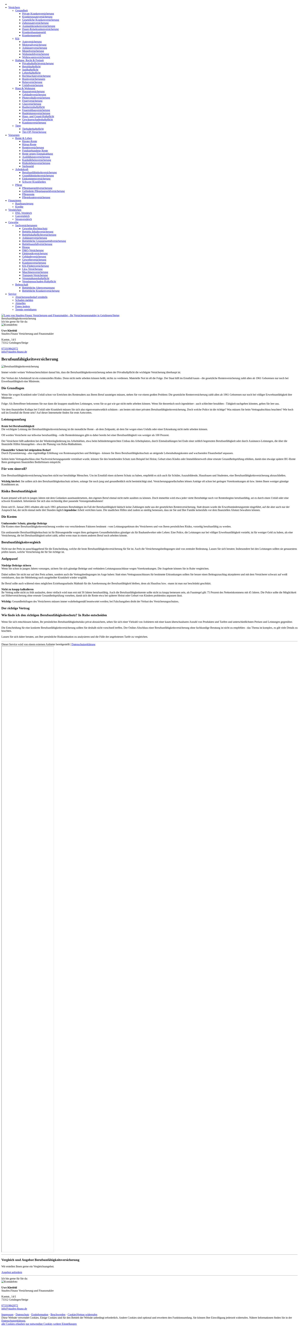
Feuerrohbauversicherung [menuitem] (36, 110)
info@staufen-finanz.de (14, 351)
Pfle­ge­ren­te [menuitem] (28, 194)
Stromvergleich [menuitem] (23, 219)
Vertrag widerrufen (87, 1314)
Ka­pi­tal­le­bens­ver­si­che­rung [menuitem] (36, 160)
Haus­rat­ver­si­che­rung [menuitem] (33, 91)
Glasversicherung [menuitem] (31, 103)
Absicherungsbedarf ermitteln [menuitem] (31, 297)
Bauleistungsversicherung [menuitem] (36, 113)
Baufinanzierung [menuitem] (24, 203)
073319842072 (9, 348)
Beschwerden (58, 1314)
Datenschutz (22, 1314)
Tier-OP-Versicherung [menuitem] (34, 131)
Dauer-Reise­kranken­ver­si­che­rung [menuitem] (40, 29)
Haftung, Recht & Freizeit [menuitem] (29, 60)
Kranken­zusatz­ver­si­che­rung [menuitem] (37, 16)
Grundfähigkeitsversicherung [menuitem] (38, 175)
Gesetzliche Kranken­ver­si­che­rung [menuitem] (40, 19)
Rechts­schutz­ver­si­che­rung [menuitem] (36, 75)
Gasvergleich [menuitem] (22, 216)
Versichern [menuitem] (14, 7)
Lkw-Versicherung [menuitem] (32, 269)
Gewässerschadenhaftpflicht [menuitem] (37, 119)
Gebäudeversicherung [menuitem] (34, 94)
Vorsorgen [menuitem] (14, 135)
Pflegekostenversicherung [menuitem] (36, 197)
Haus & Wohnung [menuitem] (25, 88)
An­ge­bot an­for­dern (11, 1272)
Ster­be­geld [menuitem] (28, 166)
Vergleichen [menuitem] (14, 209)
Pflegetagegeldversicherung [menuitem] (37, 188)
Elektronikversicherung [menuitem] (35, 253)
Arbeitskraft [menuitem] (21, 169)
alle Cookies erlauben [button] (13, 1323)
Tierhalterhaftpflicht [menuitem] (33, 128)
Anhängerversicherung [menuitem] (34, 47)
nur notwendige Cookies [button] (39, 1323)
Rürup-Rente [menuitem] (29, 144)
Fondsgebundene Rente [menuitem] (35, 150)
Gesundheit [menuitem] (21, 10)
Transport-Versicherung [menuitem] (35, 275)
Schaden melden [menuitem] (24, 300)
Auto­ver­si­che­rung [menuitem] (32, 41)
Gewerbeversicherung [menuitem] (34, 259)
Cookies (72, 1314)
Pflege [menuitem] (18, 184)
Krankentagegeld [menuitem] (31, 35)
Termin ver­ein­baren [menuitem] (26, 309)
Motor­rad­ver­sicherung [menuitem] (34, 44)
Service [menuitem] (12, 293)
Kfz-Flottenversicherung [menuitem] (35, 265)
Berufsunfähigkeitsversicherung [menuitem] (39, 172)
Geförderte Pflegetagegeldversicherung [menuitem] (43, 191)
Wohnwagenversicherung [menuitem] (36, 57)
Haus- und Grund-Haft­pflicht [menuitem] (38, 116)
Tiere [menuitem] (18, 125)
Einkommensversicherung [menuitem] (36, 178)
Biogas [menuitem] (26, 247)
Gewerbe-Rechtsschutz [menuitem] (34, 228)
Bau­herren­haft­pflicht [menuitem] (33, 107)
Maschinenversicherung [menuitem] (35, 272)
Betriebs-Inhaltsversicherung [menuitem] (37, 231)
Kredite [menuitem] (19, 206)
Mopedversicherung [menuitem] (33, 50)
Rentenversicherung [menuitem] (33, 147)
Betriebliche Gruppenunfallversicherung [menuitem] (44, 240)
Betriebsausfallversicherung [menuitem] (37, 244)
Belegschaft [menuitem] (21, 284)
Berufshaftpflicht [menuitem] (31, 66)
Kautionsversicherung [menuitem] (34, 122)
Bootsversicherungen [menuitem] (33, 79)
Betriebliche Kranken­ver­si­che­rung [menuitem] (41, 290)
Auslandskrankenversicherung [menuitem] (38, 26)
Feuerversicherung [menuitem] (32, 100)
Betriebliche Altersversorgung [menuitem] (38, 287)
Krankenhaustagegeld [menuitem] (34, 32)
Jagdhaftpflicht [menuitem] (30, 69)
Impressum (7, 1314)
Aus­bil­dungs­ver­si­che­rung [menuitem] (36, 156)
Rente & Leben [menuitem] (23, 138)
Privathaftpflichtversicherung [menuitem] (38, 63)
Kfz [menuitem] (17, 38)
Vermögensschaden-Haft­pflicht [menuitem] (39, 281)
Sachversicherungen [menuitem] (26, 225)
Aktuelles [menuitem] (20, 303)
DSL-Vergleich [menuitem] (23, 212)
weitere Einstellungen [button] (65, 1323)
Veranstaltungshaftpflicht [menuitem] (35, 278)
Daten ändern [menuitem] (22, 306)
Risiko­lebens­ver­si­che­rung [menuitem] (36, 163)
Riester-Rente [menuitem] (29, 141)
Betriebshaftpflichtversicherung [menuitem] (39, 234)
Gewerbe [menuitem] (13, 222)
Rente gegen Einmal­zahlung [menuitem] (37, 153)
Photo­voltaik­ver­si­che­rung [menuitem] (36, 97)
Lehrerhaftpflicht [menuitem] (31, 72)
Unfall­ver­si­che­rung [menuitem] (32, 85)
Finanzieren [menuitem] (14, 200)
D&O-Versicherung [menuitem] (33, 250)
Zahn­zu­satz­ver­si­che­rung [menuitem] (35, 22)
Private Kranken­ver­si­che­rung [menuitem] (38, 13)
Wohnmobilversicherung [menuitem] (35, 54)
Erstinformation (39, 1314)
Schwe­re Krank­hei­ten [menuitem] (34, 181)
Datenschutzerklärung (83, 644)
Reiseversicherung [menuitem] (32, 82)
